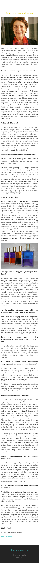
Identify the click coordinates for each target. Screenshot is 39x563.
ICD (24, 557)
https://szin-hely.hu (7, 537)
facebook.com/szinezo (20, 550)
